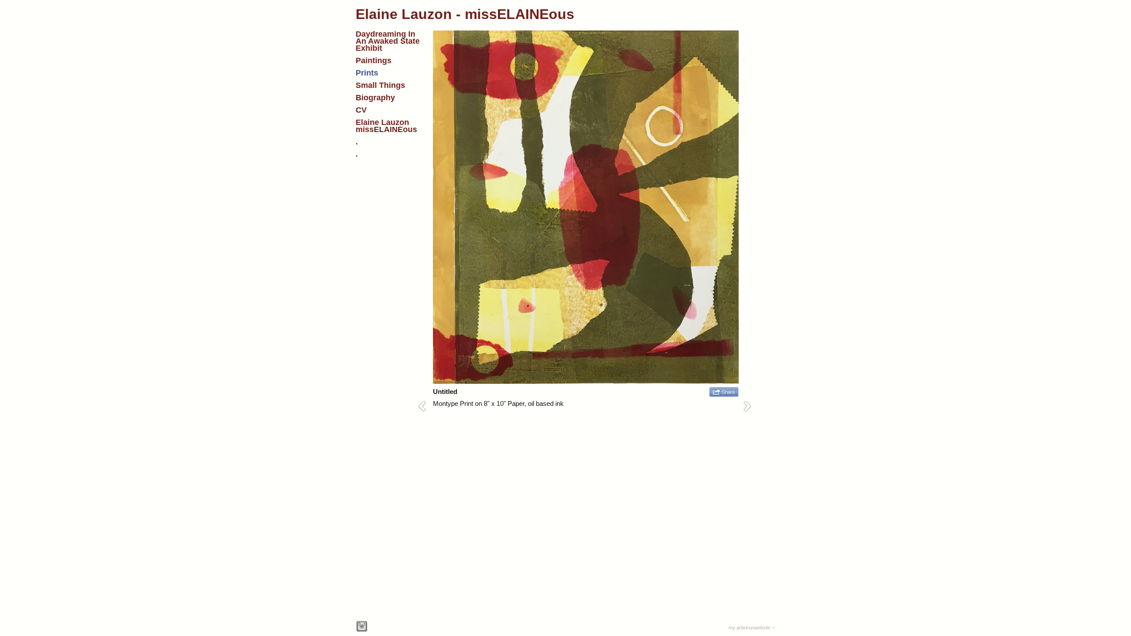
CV (361, 110)
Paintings (373, 60)
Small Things (380, 85)
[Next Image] (750, 406)
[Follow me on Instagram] (362, 626)
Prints (367, 72)
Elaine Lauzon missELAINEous (386, 126)
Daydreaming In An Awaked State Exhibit (388, 41)
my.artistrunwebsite (749, 627)
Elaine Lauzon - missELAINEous (465, 14)
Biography (375, 97)
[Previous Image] (425, 406)
